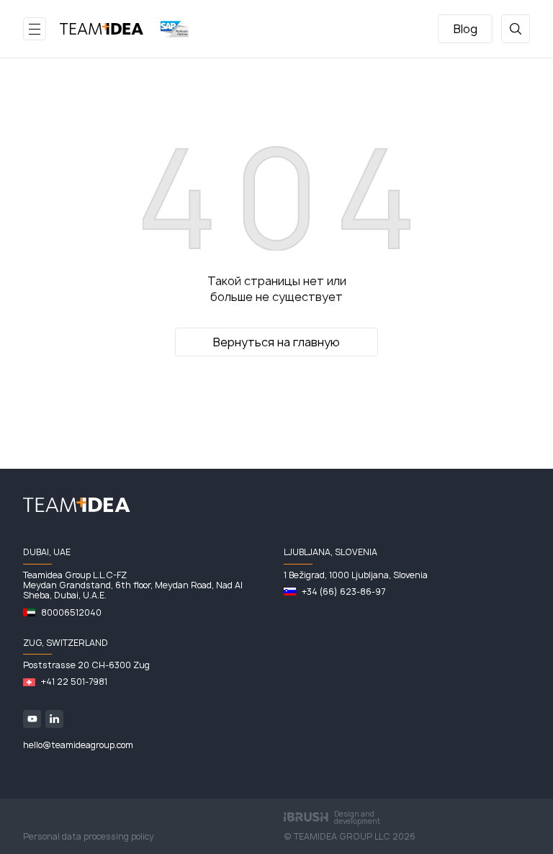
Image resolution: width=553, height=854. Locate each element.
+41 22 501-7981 (74, 682)
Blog (465, 29)
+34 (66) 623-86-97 (343, 592)
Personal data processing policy (88, 836)
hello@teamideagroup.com (78, 745)
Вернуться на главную (276, 342)
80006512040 (71, 613)
